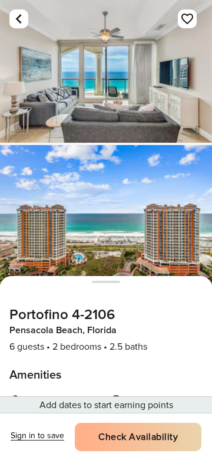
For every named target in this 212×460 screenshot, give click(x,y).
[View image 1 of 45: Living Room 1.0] (106, 71)
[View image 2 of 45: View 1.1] (106, 216)
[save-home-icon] (187, 18)
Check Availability (138, 437)
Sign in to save (37, 436)
